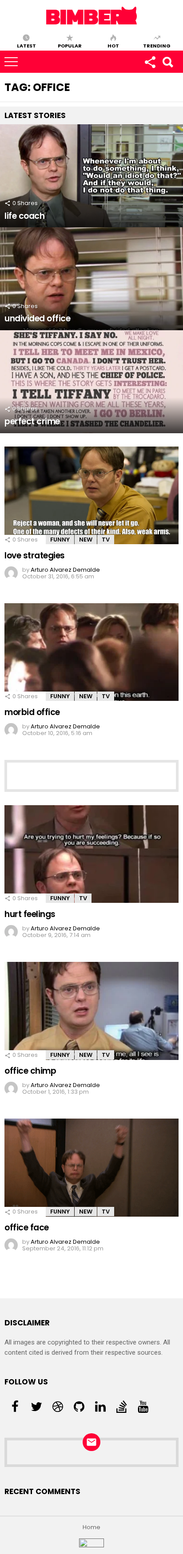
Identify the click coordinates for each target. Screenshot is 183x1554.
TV (106, 539)
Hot (113, 45)
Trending (157, 45)
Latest (26, 45)
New (85, 539)
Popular (70, 45)
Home (91, 1527)
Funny (60, 539)
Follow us (149, 62)
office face (26, 1228)
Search (167, 62)
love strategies (34, 555)
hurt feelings (30, 914)
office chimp (30, 1071)
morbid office (32, 712)
